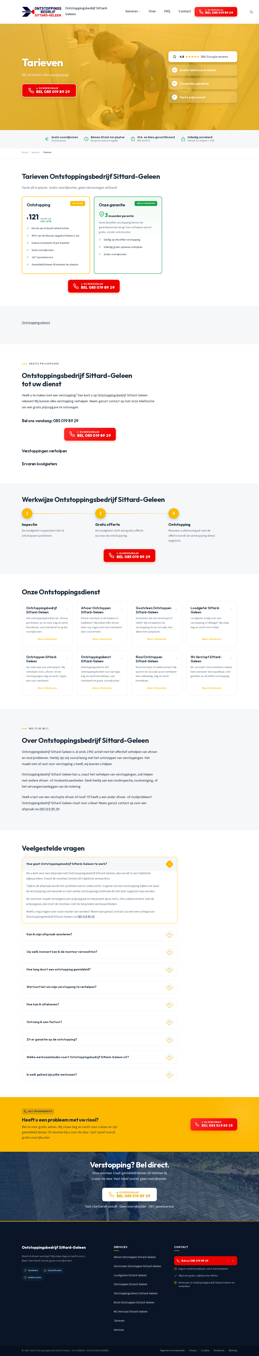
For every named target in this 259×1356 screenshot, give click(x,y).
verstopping (59, 74)
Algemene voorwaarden (172, 1350)
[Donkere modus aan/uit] (251, 12)
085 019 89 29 (49, 809)
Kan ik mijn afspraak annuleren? (49, 934)
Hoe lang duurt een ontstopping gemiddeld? (59, 969)
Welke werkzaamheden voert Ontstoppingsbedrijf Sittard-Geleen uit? (78, 1057)
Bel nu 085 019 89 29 (194, 1260)
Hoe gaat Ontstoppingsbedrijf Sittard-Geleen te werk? (67, 864)
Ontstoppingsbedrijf (112, 395)
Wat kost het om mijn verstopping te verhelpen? (62, 987)
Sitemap (233, 1350)
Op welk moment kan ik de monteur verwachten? (62, 952)
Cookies (205, 1350)
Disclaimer (219, 1350)
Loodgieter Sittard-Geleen (130, 1275)
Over (152, 11)
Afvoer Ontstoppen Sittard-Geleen (135, 1257)
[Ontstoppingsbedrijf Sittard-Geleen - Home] (41, 11)
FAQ (167, 11)
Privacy (193, 1350)
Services (35, 152)
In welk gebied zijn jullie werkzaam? (52, 1074)
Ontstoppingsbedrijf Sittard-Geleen (86, 11)
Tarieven (119, 1321)
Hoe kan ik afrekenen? (43, 1004)
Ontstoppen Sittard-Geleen (130, 1284)
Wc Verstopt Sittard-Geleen (131, 1312)
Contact (185, 11)
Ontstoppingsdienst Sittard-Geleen (136, 1293)
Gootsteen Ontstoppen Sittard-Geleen (137, 1266)
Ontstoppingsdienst (36, 322)
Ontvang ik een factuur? (44, 1022)
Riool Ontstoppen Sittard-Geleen (134, 1303)
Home (25, 152)
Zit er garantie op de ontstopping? (52, 1039)
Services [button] (131, 11)
